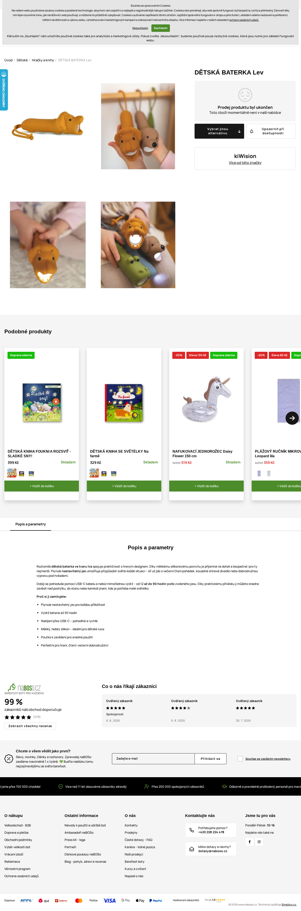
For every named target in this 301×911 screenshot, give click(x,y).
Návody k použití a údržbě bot (85, 825)
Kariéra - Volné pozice (140, 847)
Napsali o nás (134, 876)
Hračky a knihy (43, 60)
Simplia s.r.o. (289, 904)
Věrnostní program (17, 869)
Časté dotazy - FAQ (138, 840)
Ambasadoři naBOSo (79, 832)
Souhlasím (160, 28)
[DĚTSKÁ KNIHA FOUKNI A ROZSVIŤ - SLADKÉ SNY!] (31, 473)
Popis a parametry (30, 524)
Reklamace (12, 861)
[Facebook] (249, 841)
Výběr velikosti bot (17, 847)
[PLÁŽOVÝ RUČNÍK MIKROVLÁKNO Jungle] (269, 473)
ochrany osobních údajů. (244, 20)
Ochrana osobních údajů (21, 876)
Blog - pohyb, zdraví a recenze (85, 861)
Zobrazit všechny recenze (30, 726)
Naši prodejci (134, 854)
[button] (292, 418)
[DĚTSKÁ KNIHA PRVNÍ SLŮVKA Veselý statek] (12, 473)
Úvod (8, 60)
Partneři (70, 847)
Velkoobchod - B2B (17, 825)
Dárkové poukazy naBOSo (83, 854)
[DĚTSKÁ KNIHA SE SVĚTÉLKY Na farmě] (21, 473)
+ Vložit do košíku (42, 486)
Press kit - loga (75, 840)
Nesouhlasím (140, 28)
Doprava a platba (16, 832)
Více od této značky (245, 162)
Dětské (22, 60)
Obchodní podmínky (18, 840)
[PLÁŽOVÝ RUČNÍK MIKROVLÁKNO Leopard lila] (259, 473)
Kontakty (131, 825)
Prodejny (131, 832)
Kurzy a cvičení (135, 869)
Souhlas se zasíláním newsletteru (267, 759)
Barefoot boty (135, 861)
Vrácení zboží (13, 854)
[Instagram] (259, 841)
